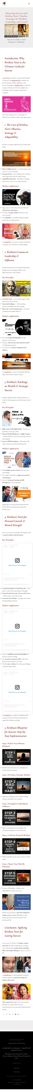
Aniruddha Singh (16, 1084)
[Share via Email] (15, 1014)
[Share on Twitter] (3, 1014)
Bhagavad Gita (16, 80)
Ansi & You (7, 372)
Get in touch (16, 1068)
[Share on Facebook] (6, 1014)
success (6, 244)
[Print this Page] (18, 1014)
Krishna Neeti (19, 85)
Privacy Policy (16, 1071)
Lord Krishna (6, 78)
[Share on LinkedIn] (9, 1014)
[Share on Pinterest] (12, 1014)
